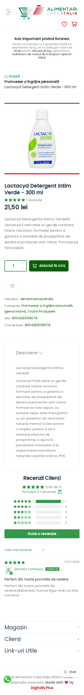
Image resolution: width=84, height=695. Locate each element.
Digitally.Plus (42, 687)
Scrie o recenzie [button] (42, 533)
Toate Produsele (41, 311)
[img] (14, 562)
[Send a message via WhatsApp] (7, 679)
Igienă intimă (15, 311)
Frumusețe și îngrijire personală (31, 81)
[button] (15, 200)
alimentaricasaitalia (36, 298)
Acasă (14, 76)
